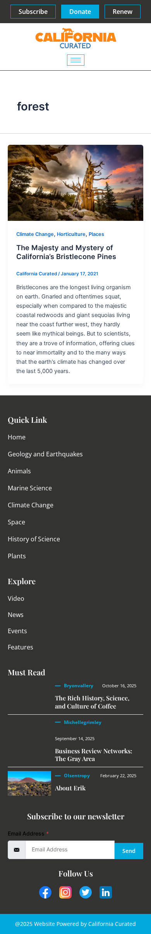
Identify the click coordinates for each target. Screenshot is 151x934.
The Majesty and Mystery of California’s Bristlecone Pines (66, 252)
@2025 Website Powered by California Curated (75, 923)
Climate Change (35, 234)
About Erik (70, 788)
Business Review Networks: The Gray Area (93, 755)
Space (16, 522)
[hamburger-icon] (75, 60)
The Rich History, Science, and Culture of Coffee (92, 702)
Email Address (28, 833)
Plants (17, 556)
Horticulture (71, 234)
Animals (19, 471)
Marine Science (30, 488)
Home (17, 437)
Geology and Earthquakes (45, 454)
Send (129, 850)
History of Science (34, 539)
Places (96, 234)
